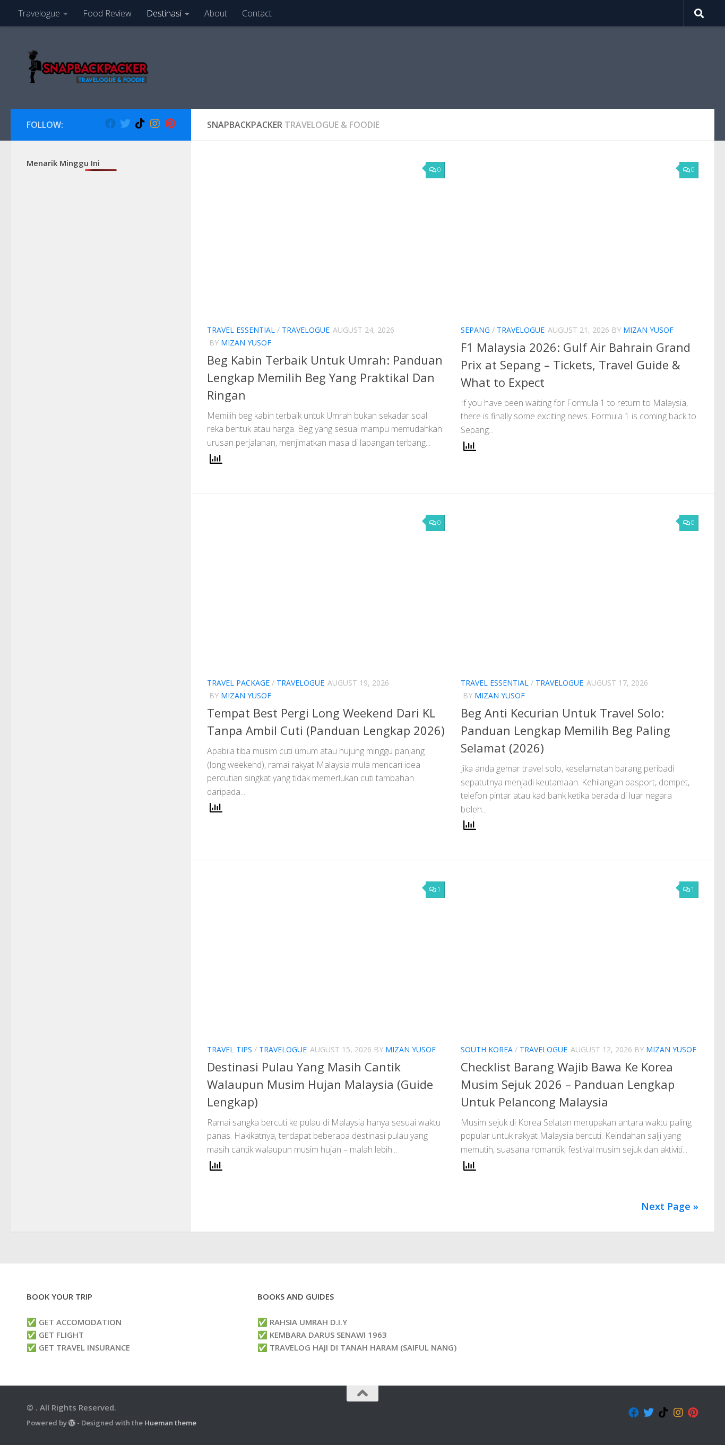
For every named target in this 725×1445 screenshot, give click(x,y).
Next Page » (669, 1206)
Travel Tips (229, 1049)
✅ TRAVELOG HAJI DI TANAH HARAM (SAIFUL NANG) (356, 1347)
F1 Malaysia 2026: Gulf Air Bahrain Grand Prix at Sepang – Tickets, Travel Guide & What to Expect (576, 364)
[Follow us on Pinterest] (170, 123)
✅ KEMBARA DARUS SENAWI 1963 (322, 1334)
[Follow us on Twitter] (125, 123)
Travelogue (39, 13)
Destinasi (164, 13)
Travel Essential (241, 330)
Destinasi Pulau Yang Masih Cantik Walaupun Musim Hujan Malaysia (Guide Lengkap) (320, 1084)
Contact (257, 13)
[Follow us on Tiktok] (140, 123)
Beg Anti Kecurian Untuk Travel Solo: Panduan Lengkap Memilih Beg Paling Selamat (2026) (565, 730)
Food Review (107, 13)
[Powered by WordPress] (71, 1423)
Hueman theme (170, 1422)
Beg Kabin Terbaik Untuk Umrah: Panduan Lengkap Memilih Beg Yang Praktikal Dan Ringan (325, 377)
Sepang (475, 330)
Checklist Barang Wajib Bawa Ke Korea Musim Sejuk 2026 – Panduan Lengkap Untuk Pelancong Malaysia (568, 1084)
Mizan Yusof (246, 343)
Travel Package (238, 683)
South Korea (487, 1049)
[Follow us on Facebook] (110, 123)
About (215, 13)
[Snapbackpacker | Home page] (88, 68)
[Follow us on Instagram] (155, 123)
